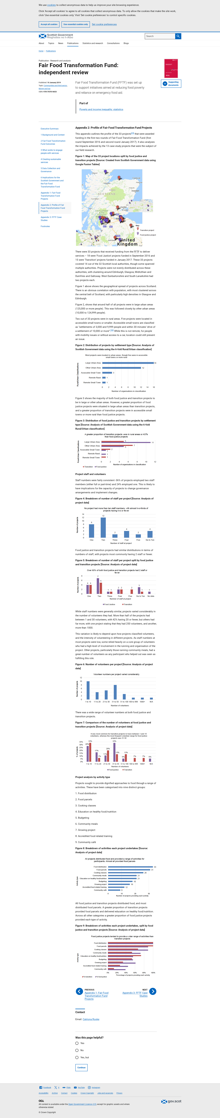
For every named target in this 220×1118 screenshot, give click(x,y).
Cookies (74, 1093)
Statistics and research (92, 43)
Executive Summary (50, 129)
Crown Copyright (87, 1093)
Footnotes (45, 226)
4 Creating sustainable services (51, 160)
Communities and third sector (55, 86)
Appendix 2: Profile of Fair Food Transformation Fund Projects (53, 208)
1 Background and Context (53, 135)
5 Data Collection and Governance (50, 170)
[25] (132, 133)
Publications (72, 43)
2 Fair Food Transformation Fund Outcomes (53, 142)
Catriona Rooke (91, 1019)
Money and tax (44, 89)
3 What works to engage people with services (51, 151)
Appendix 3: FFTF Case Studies (51, 218)
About (41, 43)
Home (41, 51)
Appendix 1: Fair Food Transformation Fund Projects (50, 196)
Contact (64, 1093)
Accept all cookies (49, 24)
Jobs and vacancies (105, 1093)
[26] (112, 330)
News (60, 43)
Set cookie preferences (104, 24)
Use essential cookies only (76, 24)
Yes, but (84, 1057)
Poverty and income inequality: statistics (101, 109)
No (82, 1050)
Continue (81, 1067)
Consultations (113, 43)
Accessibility (43, 1093)
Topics (51, 43)
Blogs (126, 43)
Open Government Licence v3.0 (82, 1104)
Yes (82, 1043)
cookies (51, 5)
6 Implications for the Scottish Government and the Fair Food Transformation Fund (52, 182)
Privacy (119, 1093)
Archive (55, 1093)
